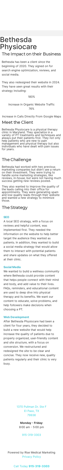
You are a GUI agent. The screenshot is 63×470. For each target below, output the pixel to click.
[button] (31, 33)
